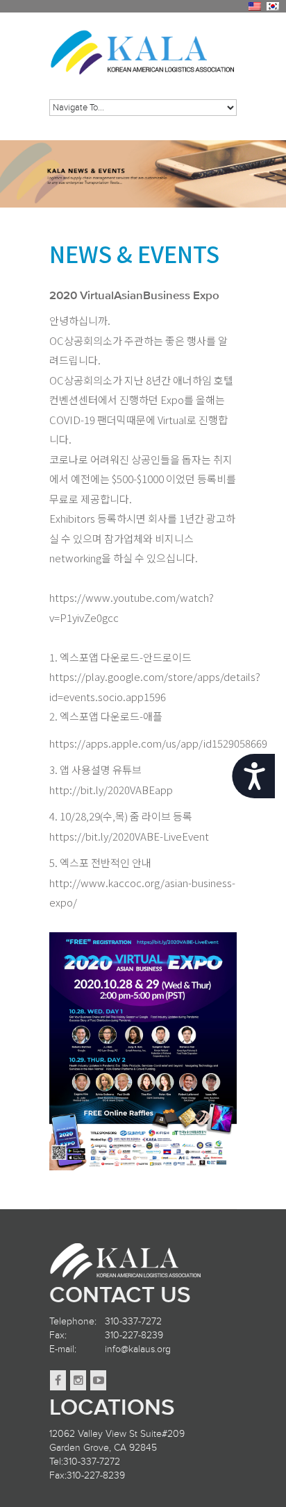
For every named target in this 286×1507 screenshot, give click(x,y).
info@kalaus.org (138, 1349)
